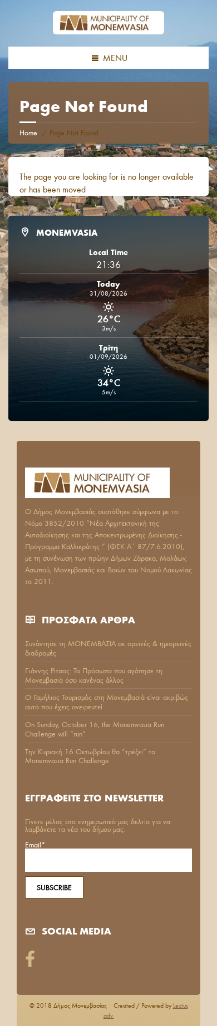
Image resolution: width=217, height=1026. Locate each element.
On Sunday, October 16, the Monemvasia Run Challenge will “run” (94, 729)
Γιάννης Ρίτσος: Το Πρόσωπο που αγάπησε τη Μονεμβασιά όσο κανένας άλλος (93, 675)
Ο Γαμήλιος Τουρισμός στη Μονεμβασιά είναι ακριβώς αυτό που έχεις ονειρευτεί (106, 702)
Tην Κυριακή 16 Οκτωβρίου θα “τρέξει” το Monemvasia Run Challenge (90, 756)
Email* (35, 845)
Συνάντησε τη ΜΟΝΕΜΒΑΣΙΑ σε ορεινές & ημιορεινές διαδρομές (108, 648)
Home (28, 133)
